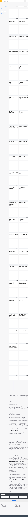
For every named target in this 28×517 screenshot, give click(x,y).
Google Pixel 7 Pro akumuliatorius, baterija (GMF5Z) (13, 127)
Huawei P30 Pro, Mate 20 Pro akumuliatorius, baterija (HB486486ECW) (23, 315)
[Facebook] (12, 500)
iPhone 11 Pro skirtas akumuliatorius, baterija (22, 362)
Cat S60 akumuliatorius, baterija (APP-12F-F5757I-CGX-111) (13, 51)
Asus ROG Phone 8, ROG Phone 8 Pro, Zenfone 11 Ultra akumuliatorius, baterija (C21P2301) (23, 21)
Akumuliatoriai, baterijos (10, 2)
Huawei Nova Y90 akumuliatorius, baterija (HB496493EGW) (12, 267)
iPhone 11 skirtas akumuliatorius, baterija (13, 377)
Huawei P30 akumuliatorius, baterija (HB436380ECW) (13, 315)
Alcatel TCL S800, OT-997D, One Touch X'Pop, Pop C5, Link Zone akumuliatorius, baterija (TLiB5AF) (13, 21)
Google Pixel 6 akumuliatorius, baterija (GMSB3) (13, 97)
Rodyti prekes (3, 13)
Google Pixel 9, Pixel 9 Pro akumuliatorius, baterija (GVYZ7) (13, 172)
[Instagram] (14, 500)
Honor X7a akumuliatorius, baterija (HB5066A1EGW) (22, 203)
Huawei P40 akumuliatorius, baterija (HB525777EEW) (13, 330)
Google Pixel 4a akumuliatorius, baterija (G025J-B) (13, 82)
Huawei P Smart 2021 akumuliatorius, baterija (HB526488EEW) (12, 283)
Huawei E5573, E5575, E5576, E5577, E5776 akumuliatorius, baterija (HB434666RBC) (23, 234)
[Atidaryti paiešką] (25, 1)
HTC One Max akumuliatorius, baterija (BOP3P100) (13, 219)
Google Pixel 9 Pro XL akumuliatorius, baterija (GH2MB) (23, 156)
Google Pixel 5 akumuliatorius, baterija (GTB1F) (23, 82)
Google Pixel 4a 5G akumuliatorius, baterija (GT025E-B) (22, 67)
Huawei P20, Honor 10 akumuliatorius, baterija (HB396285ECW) (22, 300)
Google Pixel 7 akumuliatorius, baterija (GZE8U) (23, 112)
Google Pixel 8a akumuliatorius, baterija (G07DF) (23, 142)
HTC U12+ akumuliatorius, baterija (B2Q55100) (22, 219)
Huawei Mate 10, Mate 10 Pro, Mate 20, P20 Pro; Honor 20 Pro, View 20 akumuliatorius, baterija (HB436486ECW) (23, 251)
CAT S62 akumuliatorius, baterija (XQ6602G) (23, 51)
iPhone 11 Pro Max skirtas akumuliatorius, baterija (12, 362)
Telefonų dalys (5, 2)
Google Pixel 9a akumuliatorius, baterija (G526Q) (23, 172)
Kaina (1, 8)
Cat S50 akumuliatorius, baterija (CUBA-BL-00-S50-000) (23, 36)
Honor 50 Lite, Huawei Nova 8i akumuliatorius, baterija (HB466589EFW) (13, 188)
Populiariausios (7, 494)
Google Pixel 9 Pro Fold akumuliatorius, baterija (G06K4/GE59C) (12, 157)
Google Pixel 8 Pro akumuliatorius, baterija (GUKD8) (13, 142)
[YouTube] (15, 500)
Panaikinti (6, 6)
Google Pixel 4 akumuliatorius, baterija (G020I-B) (13, 66)
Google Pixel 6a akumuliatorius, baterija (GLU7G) (13, 112)
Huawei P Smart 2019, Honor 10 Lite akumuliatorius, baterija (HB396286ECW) (23, 267)
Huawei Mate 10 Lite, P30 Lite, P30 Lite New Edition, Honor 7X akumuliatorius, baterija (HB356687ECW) (13, 251)
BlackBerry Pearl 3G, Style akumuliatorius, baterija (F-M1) (13, 36)
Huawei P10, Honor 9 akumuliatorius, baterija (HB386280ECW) (12, 300)
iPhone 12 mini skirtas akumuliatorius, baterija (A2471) (23, 377)
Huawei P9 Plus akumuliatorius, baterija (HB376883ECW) (23, 330)
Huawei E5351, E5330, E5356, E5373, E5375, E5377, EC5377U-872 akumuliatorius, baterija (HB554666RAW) (13, 234)
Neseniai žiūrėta (3, 494)
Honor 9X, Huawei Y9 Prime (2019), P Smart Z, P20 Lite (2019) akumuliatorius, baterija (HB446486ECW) (13, 203)
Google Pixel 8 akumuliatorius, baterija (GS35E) (23, 127)
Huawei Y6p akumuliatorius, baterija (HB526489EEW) (22, 345)
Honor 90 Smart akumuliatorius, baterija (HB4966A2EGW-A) (23, 187)
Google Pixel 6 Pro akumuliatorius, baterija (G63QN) (23, 97)
